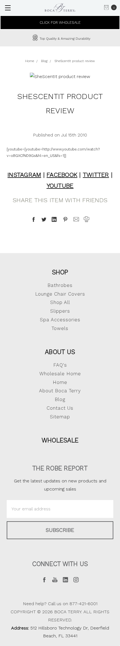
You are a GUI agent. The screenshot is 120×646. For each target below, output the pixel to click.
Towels (60, 328)
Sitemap (60, 416)
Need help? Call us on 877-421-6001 (60, 603)
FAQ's (60, 365)
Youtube (60, 185)
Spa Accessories (60, 319)
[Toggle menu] (7, 7)
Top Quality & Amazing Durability (64, 39)
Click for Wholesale (60, 22)
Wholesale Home (60, 373)
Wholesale (60, 440)
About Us (60, 351)
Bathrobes (60, 285)
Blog (60, 399)
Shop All (60, 302)
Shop (60, 272)
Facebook (62, 174)
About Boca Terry (60, 390)
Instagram (24, 174)
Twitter (96, 174)
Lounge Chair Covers (60, 294)
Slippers (60, 311)
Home (60, 382)
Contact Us (60, 408)
